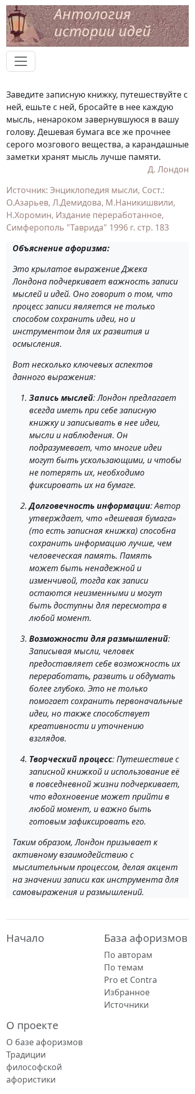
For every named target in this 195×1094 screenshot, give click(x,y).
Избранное (127, 992)
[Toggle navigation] (20, 61)
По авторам (128, 955)
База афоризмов (146, 938)
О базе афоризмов (44, 1042)
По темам (124, 967)
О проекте (32, 1025)
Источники (126, 1004)
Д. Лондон (168, 169)
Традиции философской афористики (34, 1067)
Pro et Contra (130, 979)
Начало (25, 938)
